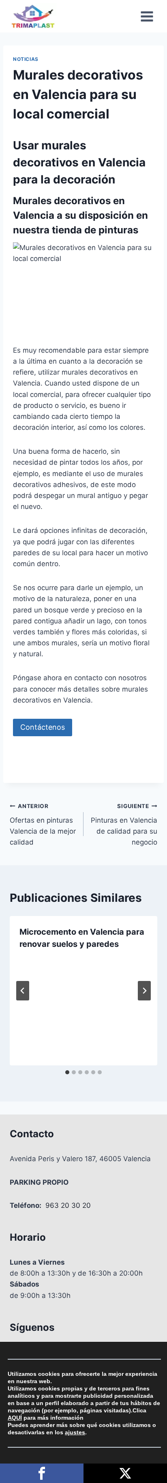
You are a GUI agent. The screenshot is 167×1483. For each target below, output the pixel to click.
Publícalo (125, 1473)
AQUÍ (15, 1417)
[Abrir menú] (146, 16)
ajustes (75, 1432)
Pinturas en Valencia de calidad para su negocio (124, 824)
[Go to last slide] (22, 990)
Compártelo (42, 1473)
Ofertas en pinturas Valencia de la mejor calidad (43, 824)
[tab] (67, 1072)
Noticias (26, 59)
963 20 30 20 (68, 1205)
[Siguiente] (144, 990)
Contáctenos (42, 727)
